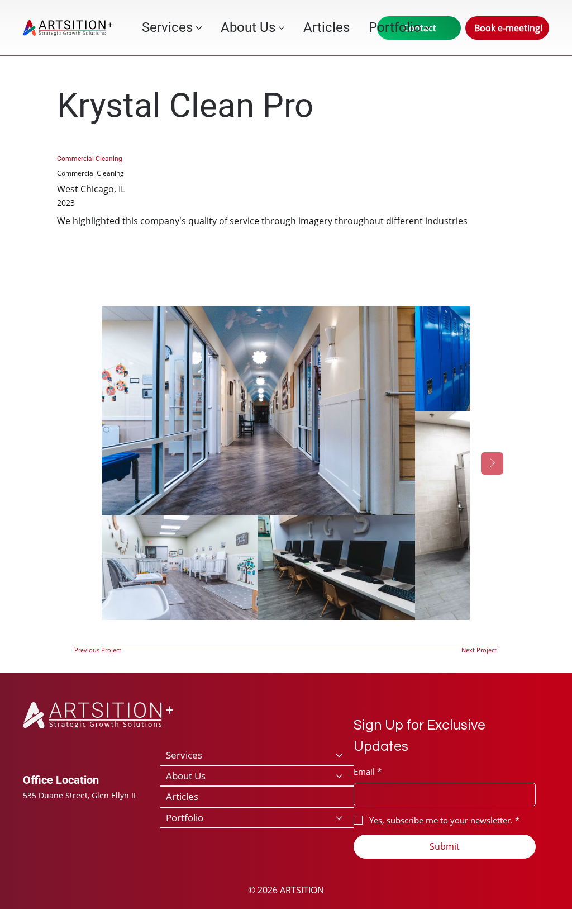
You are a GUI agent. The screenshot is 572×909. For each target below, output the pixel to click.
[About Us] (340, 775)
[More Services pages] (199, 28)
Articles (182, 796)
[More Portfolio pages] (427, 28)
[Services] (340, 755)
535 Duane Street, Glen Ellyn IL (80, 795)
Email (368, 771)
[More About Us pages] (281, 28)
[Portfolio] (340, 817)
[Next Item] (492, 463)
